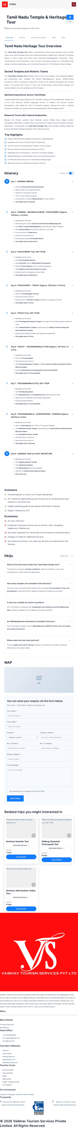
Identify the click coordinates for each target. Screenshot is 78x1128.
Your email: (12, 722)
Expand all (64, 173)
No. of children (46, 743)
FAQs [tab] (54, 37)
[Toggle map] (33, 835)
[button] (39, 1015)
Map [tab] (63, 37)
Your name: (12, 711)
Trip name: (12, 705)
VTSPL (12, 4)
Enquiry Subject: (14, 754)
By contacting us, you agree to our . (27, 791)
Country (11, 733)
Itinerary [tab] (22, 37)
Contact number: (47, 733)
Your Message (13, 765)
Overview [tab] (9, 37)
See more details (20, 845)
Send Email (15, 798)
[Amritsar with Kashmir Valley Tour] (21, 877)
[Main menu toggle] (74, 4)
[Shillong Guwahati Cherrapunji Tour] (57, 828)
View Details (21, 857)
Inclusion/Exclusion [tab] (38, 37)
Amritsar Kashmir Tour (17, 841)
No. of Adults (13, 743)
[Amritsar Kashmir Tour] (21, 828)
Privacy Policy (40, 791)
